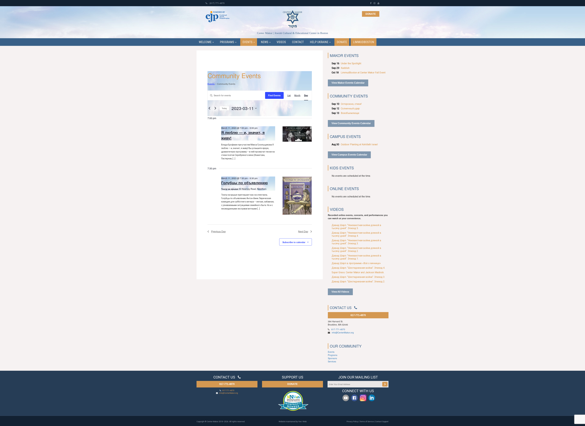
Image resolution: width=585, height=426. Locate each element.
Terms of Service (367, 422)
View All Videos (340, 291)
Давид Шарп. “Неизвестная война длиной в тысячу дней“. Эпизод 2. (356, 250)
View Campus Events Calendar (349, 154)
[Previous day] (209, 108)
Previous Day (218, 231)
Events (248, 42)
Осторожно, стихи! (351, 104)
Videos (281, 42)
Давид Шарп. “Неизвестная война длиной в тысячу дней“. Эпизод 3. (356, 242)
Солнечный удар (350, 108)
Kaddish (345, 68)
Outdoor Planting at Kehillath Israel (359, 144)
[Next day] (215, 108)
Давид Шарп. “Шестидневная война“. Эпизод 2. (358, 281)
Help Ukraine (319, 42)
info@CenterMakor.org (343, 332)
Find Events (274, 95)
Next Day (303, 231)
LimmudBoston (363, 42)
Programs (227, 42)
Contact (298, 42)
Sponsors (332, 358)
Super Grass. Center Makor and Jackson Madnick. (358, 272)
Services (332, 361)
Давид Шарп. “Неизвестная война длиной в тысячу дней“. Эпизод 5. (356, 227)
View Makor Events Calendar (348, 82)
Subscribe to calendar (293, 242)
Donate (370, 14)
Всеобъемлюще (350, 113)
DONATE (292, 384)
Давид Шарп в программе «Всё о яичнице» (356, 263)
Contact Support (381, 422)
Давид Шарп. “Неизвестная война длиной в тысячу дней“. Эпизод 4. (356, 234)
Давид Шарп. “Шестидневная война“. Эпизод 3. (358, 277)
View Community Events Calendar (351, 123)
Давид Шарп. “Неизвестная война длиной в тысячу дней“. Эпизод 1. (356, 257)
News (265, 42)
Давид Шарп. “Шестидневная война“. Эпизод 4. (358, 267)
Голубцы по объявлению (244, 182)
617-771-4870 (358, 315)
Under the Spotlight (351, 63)
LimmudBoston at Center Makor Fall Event (363, 72)
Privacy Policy (352, 422)
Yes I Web (302, 422)
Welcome (205, 42)
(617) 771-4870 (217, 3)
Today (224, 108)
